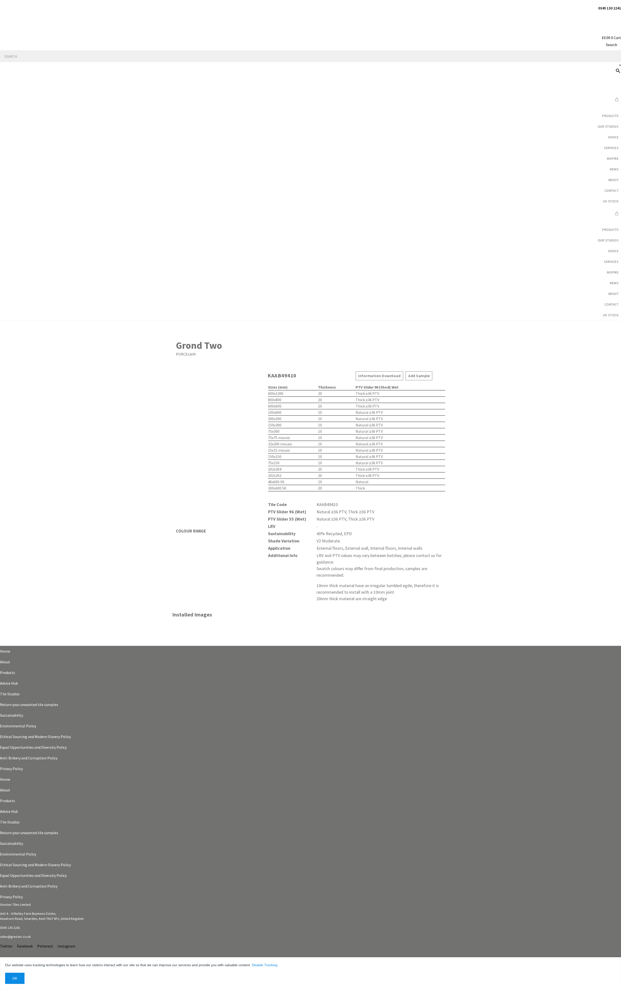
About (5, 661)
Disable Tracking (264, 965)
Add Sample (419, 375)
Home (5, 651)
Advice (613, 137)
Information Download (379, 375)
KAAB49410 (282, 375)
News (614, 169)
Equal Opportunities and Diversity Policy (33, 747)
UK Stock (611, 201)
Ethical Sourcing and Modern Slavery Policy (35, 736)
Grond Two (199, 345)
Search (611, 44)
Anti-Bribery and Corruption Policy (28, 758)
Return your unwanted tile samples (29, 704)
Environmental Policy (18, 725)
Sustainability (11, 715)
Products (610, 116)
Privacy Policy (11, 768)
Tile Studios (10, 693)
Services (611, 148)
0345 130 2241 (609, 8)
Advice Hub (9, 683)
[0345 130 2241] (619, 2)
